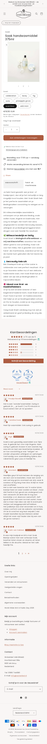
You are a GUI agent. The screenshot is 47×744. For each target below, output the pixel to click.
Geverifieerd (22, 382)
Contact (8, 592)
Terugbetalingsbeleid (24, 739)
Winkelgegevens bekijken (16, 150)
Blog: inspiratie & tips (14, 645)
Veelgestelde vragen (13, 587)
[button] (4, 13)
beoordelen (19, 169)
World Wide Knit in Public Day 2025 (19, 608)
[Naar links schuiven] (18, 86)
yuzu (8, 101)
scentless (10, 106)
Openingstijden (11, 577)
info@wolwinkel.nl (19, 675)
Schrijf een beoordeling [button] (24, 361)
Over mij (8, 572)
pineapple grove (23, 101)
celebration (11, 96)
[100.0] (16, 374)
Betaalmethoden (12, 597)
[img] (8, 395)
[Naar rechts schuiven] (28, 86)
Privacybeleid (19, 732)
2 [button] (22, 553)
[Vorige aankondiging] (4, 3)
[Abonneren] (39, 689)
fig (34, 96)
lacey (24, 96)
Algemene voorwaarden (15, 603)
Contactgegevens (33, 732)
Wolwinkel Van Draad (22, 729)
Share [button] (8, 175)
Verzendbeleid (34, 736)
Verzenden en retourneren (16, 582)
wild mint (24, 106)
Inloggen (13, 629)
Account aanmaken (18, 632)
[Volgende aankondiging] (42, 3)
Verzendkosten (25, 114)
